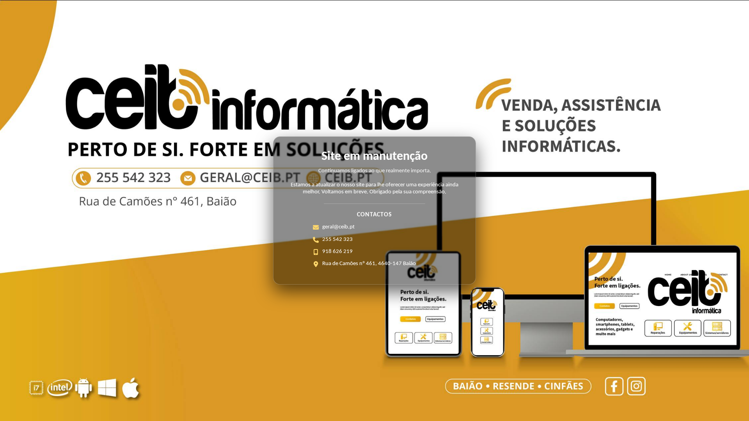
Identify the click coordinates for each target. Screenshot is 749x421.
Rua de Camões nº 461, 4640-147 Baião (369, 264)
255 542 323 (337, 239)
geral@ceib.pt (338, 227)
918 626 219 (337, 252)
